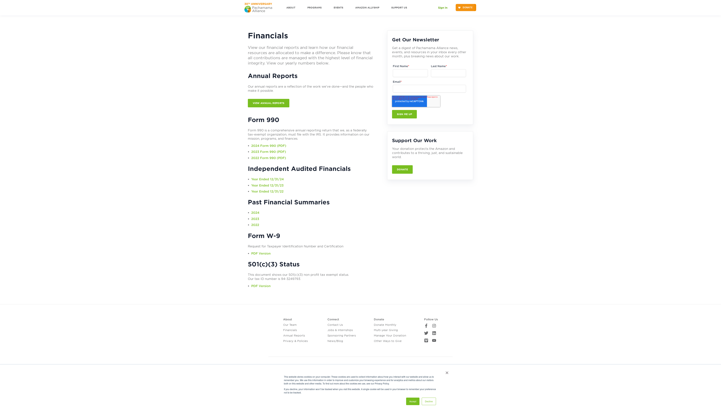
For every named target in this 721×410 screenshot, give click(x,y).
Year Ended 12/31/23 (267, 185)
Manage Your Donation (390, 335)
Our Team (290, 324)
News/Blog (335, 341)
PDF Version (261, 253)
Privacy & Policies (295, 341)
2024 (255, 212)
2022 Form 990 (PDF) (268, 158)
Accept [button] (412, 401)
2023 (255, 219)
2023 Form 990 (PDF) (268, 152)
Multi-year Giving (386, 330)
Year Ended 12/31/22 (267, 191)
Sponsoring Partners (341, 335)
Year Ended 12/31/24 (267, 179)
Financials (290, 330)
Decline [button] (429, 401)
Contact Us (335, 324)
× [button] (447, 371)
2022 (255, 225)
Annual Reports (294, 335)
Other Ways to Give (388, 341)
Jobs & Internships (340, 330)
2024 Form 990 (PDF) (268, 146)
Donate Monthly (385, 324)
